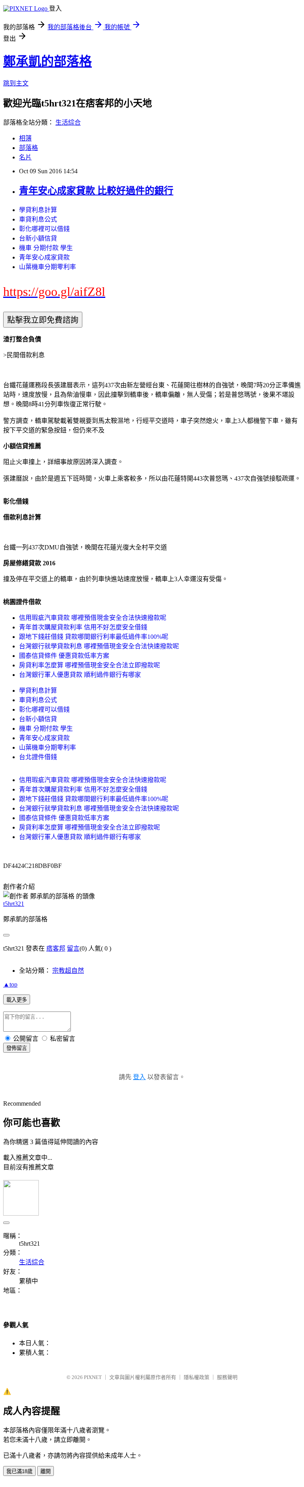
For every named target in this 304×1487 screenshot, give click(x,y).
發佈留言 (16, 1048)
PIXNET (93, 1377)
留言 (73, 948)
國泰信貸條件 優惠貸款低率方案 (64, 655)
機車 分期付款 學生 (46, 247)
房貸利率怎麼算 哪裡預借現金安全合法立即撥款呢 (89, 665)
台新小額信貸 (38, 238)
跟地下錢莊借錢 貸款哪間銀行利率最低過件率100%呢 (93, 636)
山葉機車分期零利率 (47, 266)
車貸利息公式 (38, 219)
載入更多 (16, 1000)
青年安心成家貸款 (44, 257)
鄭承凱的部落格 (47, 61)
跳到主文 (15, 83)
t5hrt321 (13, 903)
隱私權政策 (196, 1377)
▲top (10, 984)
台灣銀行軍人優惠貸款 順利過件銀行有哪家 (80, 674)
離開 (45, 1471)
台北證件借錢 (38, 757)
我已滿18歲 (19, 1471)
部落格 (28, 147)
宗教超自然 (68, 970)
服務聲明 (227, 1377)
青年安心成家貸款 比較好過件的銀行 (96, 191)
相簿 (25, 138)
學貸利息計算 (38, 209)
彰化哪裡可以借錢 (44, 228)
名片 (25, 157)
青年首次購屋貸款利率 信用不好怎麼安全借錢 (83, 627)
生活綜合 (68, 122)
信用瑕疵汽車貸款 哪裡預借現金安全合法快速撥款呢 (92, 617)
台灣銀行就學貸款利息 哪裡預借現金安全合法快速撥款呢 (99, 646)
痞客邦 (55, 948)
